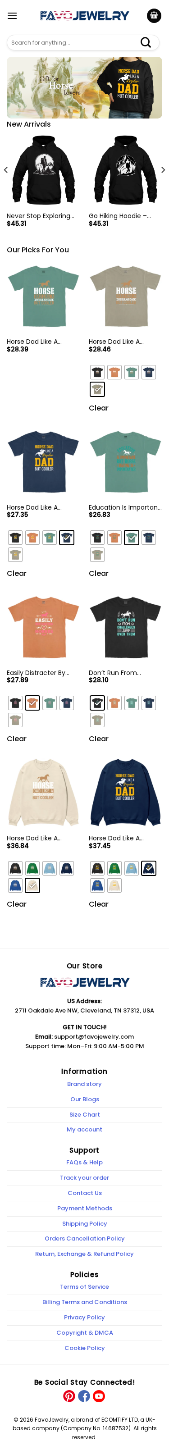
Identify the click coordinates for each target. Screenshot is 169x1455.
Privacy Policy (84, 1317)
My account (84, 1129)
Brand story (84, 1084)
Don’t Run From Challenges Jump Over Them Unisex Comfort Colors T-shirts (125, 673)
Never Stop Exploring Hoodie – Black (38, 216)
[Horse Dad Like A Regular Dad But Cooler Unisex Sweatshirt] (125, 792)
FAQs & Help (84, 1162)
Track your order (84, 1177)
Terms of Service (84, 1286)
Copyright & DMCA (84, 1332)
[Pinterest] (69, 1395)
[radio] (97, 372)
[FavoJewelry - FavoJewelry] (85, 16)
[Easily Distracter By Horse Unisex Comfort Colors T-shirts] (43, 627)
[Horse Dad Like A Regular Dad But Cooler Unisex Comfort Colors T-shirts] (43, 461)
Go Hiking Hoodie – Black (118, 216)
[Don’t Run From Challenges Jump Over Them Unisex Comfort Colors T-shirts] (125, 627)
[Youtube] (98, 1395)
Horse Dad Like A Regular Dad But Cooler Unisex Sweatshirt (125, 838)
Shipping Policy (84, 1223)
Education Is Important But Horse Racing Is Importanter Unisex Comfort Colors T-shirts (124, 507)
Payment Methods (84, 1208)
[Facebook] (83, 1395)
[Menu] (12, 16)
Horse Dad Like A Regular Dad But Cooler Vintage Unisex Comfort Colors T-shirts (125, 342)
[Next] (162, 187)
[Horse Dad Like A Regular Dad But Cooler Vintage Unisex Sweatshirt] (43, 792)
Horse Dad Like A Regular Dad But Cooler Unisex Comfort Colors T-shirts (43, 507)
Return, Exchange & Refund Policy (84, 1254)
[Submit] (150, 42)
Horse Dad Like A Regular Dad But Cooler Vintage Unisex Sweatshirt (43, 838)
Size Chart (84, 1114)
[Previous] (6, 187)
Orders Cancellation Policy (85, 1238)
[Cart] (154, 16)
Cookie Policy (84, 1348)
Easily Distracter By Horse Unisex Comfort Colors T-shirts (41, 673)
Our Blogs (84, 1099)
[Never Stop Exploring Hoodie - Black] (43, 170)
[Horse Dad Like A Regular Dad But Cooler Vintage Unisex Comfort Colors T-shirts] (125, 296)
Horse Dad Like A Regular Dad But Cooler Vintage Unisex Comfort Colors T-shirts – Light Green (43, 342)
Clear (99, 408)
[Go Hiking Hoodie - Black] (125, 170)
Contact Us (85, 1193)
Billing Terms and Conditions (84, 1302)
